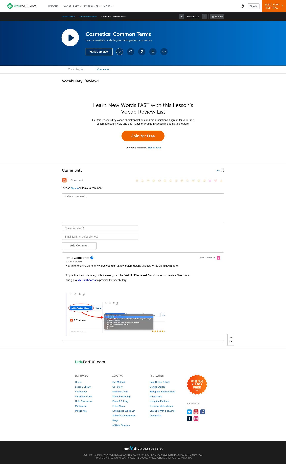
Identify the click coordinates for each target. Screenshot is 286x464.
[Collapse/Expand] (143, 170)
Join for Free (143, 136)
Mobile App (81, 410)
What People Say (121, 396)
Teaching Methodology (161, 406)
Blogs (115, 420)
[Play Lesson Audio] (70, 37)
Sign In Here (154, 147)
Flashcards (81, 391)
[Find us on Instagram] (196, 418)
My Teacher (91, 6)
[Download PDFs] (153, 51)
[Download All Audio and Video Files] (164, 51)
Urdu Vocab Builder (88, 16)
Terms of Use (195, 455)
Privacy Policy (179, 455)
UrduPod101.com (163, 455)
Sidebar (219, 16)
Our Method (118, 382)
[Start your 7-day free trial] (197, 385)
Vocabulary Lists (83, 396)
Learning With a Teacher (162, 410)
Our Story (117, 386)
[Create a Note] (141, 51)
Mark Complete (99, 51)
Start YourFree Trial (272, 6)
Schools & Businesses (123, 415)
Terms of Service (177, 458)
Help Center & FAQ (160, 382)
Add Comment (79, 245)
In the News (118, 406)
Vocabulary (71, 6)
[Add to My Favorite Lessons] (130, 51)
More (107, 6)
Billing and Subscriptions (162, 391)
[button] (242, 6)
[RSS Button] (64, 180)
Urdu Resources (83, 401)
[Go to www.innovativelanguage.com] (143, 448)
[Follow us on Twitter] (189, 411)
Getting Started (158, 386)
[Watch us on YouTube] (196, 411)
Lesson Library (68, 16)
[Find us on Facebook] (202, 411)
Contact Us (155, 415)
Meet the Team (120, 391)
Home (78, 382)
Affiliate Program (121, 425)
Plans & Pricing (120, 401)
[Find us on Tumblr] (189, 418)
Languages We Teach (123, 410)
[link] (181, 16)
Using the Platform (159, 401)
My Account (156, 396)
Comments (103, 69)
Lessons (53, 6)
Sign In (254, 6)
